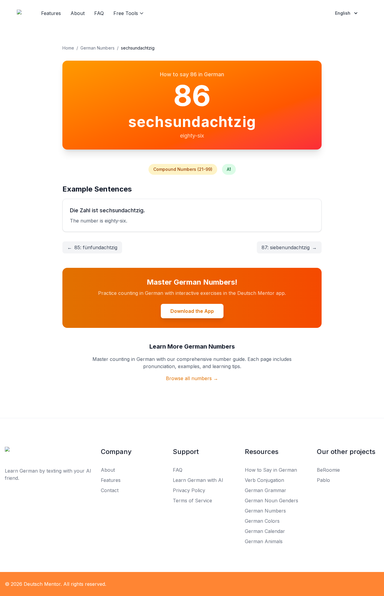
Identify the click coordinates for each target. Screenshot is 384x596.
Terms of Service (192, 501)
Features (51, 13)
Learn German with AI (198, 480)
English (342, 13)
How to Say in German (271, 470)
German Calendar (265, 531)
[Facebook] (178, 584)
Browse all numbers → (192, 378)
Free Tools (125, 13)
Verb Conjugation (264, 480)
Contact (109, 490)
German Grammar (265, 490)
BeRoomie (328, 470)
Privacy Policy (189, 490)
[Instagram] (205, 584)
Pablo (323, 480)
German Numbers (97, 47)
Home (68, 47)
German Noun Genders (271, 501)
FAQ (99, 13)
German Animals (264, 541)
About (77, 13)
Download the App (192, 311)
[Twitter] (192, 584)
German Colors (262, 521)
